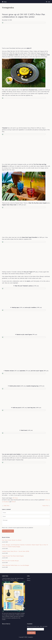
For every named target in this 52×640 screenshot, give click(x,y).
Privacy (28, 580)
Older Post (6, 505)
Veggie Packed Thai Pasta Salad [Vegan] (12, 556)
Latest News (5, 576)
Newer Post (45, 505)
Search (28, 578)
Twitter (13, 501)
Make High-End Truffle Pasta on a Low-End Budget (15, 565)
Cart (49, 1)
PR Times (15, 498)
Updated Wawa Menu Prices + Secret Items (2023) (15, 551)
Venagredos (30, 637)
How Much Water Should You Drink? (11, 540)
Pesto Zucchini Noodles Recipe (10, 560)
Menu (5, 1)
